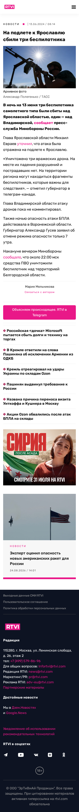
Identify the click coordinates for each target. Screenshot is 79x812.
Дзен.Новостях (24, 708)
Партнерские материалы (23, 687)
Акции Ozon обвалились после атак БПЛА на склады (37, 416)
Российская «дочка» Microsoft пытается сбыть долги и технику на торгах (35, 335)
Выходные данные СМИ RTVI (23, 595)
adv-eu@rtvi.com (40, 682)
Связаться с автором (40, 292)
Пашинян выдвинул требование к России (35, 386)
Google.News (16, 713)
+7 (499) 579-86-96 (25, 661)
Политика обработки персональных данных (34, 608)
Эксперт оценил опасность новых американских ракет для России (39, 558)
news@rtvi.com (41, 672)
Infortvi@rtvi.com (52, 666)
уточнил (24, 143)
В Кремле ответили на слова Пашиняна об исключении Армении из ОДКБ (38, 354)
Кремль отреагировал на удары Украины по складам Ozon (33, 371)
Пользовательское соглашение (25, 602)
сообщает (43, 122)
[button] (74, 7)
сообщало (12, 257)
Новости (11, 24)
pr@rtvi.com (38, 677)
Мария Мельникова (39, 287)
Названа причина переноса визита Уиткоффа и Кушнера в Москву (37, 401)
